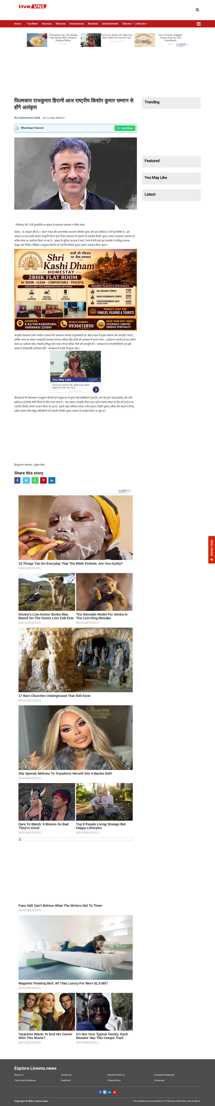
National (60, 23)
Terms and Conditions (25, 1080)
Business (93, 23)
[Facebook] (100, 1092)
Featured (152, 160)
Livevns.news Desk (29, 117)
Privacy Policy (114, 1080)
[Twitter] (105, 1092)
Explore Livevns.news (35, 1068)
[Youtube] (114, 1092)
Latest (149, 194)
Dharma (126, 23)
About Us (18, 1075)
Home (17, 23)
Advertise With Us (116, 1075)
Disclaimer (159, 1080)
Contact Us (66, 1075)
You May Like (155, 177)
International (76, 23)
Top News (32, 23)
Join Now (126, 128)
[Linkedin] (110, 1092)
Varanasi (47, 23)
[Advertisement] (107, 71)
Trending (151, 102)
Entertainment (110, 23)
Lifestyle (140, 23)
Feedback (66, 1080)
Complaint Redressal (164, 1075)
